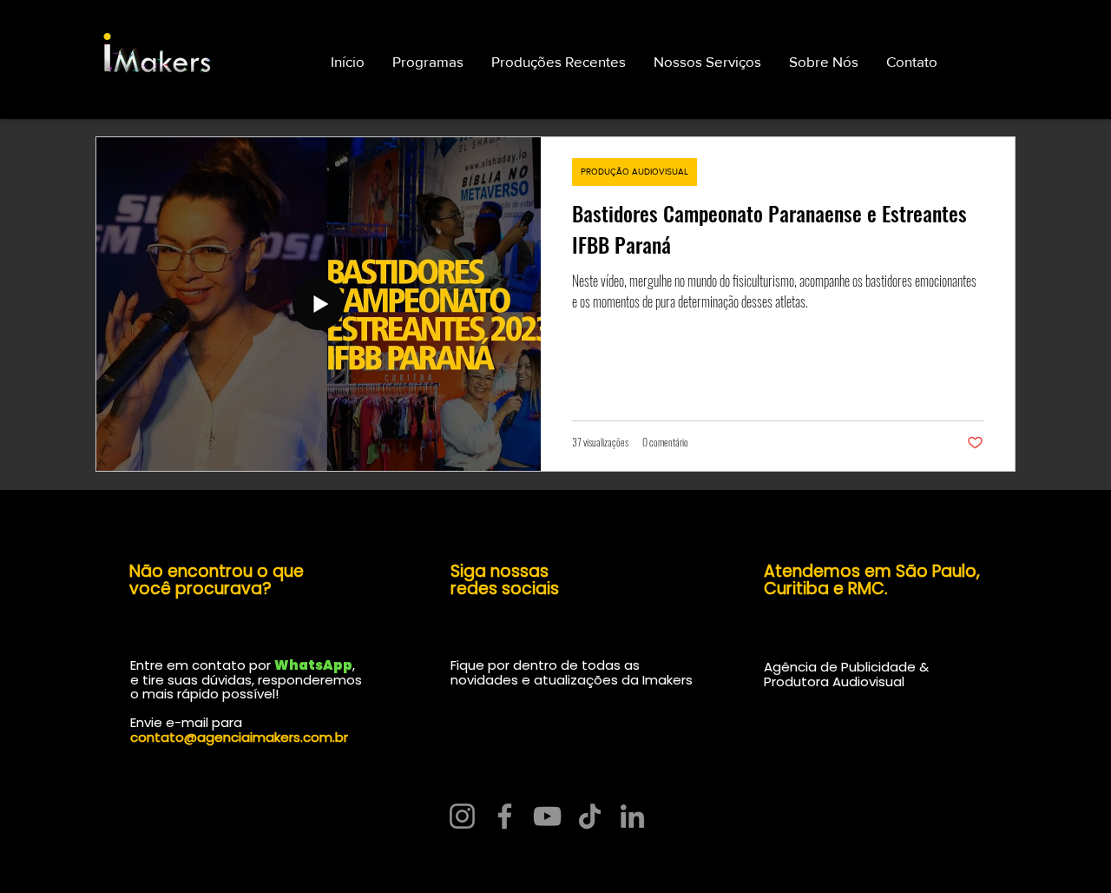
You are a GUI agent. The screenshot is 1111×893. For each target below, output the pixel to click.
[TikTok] (590, 816)
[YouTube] (547, 816)
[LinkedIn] (632, 816)
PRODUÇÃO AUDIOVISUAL (634, 171)
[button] (912, 62)
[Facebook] (505, 816)
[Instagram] (462, 816)
